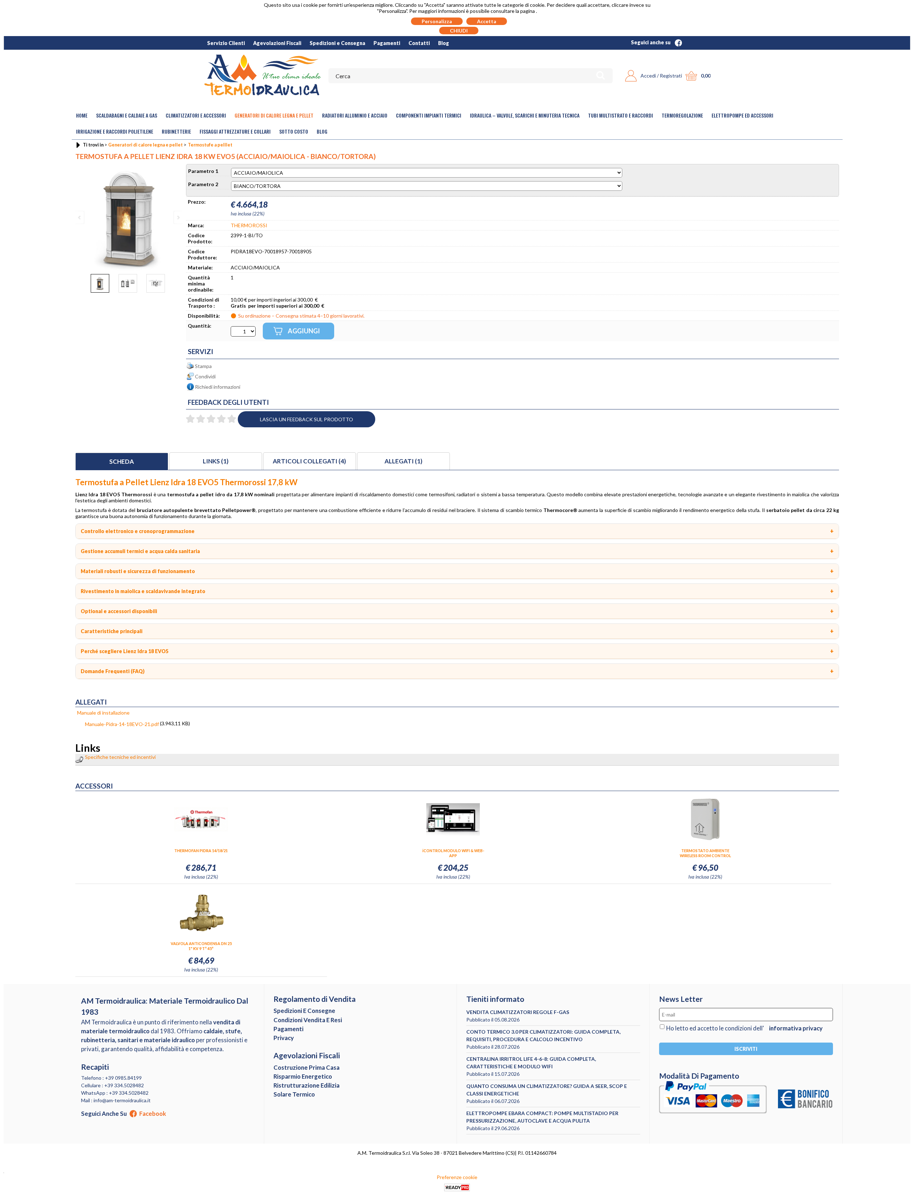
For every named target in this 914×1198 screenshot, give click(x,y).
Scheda (121, 461)
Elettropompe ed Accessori (742, 115)
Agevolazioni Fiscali (277, 43)
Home (81, 115)
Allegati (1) (403, 461)
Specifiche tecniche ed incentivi (120, 757)
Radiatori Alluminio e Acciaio (354, 115)
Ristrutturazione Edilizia (306, 1085)
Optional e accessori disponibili (119, 611)
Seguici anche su (651, 42)
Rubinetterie (176, 131)
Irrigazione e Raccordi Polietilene (114, 131)
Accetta (486, 21)
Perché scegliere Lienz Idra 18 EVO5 (125, 651)
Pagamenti (386, 43)
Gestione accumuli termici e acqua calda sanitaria (140, 551)
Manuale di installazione (103, 713)
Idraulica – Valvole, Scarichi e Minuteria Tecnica (524, 115)
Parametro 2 (203, 184)
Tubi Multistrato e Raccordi (620, 115)
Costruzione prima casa (306, 1067)
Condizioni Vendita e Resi (307, 1020)
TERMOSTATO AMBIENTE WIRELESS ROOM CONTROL (705, 853)
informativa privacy (796, 1028)
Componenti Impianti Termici (428, 115)
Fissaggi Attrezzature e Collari (235, 131)
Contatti (419, 43)
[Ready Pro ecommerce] (457, 1187)
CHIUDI (459, 31)
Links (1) (215, 461)
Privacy (283, 1038)
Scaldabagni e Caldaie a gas (126, 115)
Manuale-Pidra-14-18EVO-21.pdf (122, 724)
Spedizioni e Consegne (304, 1010)
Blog (443, 43)
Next (177, 217)
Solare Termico (294, 1094)
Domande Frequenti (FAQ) (113, 671)
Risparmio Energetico (302, 1076)
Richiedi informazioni (217, 387)
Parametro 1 (203, 171)
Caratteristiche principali (111, 631)
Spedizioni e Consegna (337, 43)
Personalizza (437, 21)
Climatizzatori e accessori (196, 115)
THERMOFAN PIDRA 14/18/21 (201, 850)
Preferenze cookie (457, 1177)
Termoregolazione (682, 115)
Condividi (205, 376)
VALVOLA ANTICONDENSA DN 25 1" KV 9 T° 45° (201, 946)
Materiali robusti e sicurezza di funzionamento (138, 571)
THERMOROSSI (249, 225)
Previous (80, 217)
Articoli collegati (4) (309, 461)
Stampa (203, 366)
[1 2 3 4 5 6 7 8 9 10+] (243, 331)
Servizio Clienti (226, 43)
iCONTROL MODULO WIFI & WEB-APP (453, 853)
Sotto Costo (293, 131)
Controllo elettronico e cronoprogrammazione (138, 531)
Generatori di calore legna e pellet (274, 115)
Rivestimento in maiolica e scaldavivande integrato (143, 591)
